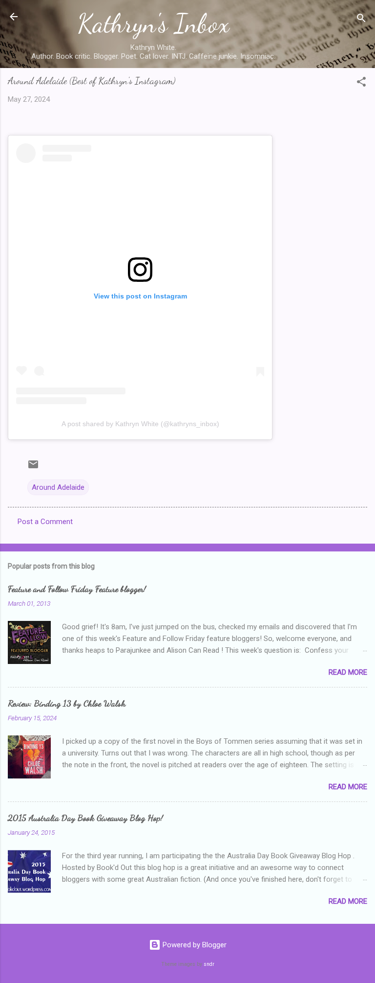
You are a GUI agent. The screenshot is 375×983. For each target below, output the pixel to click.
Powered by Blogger (194, 944)
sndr (209, 964)
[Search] (361, 20)
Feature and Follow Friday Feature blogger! (77, 588)
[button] (361, 83)
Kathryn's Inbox (153, 23)
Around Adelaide (58, 487)
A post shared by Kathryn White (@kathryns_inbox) (140, 424)
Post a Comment (45, 521)
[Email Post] (33, 467)
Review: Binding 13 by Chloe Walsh (66, 703)
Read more (348, 672)
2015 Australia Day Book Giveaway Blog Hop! (85, 817)
